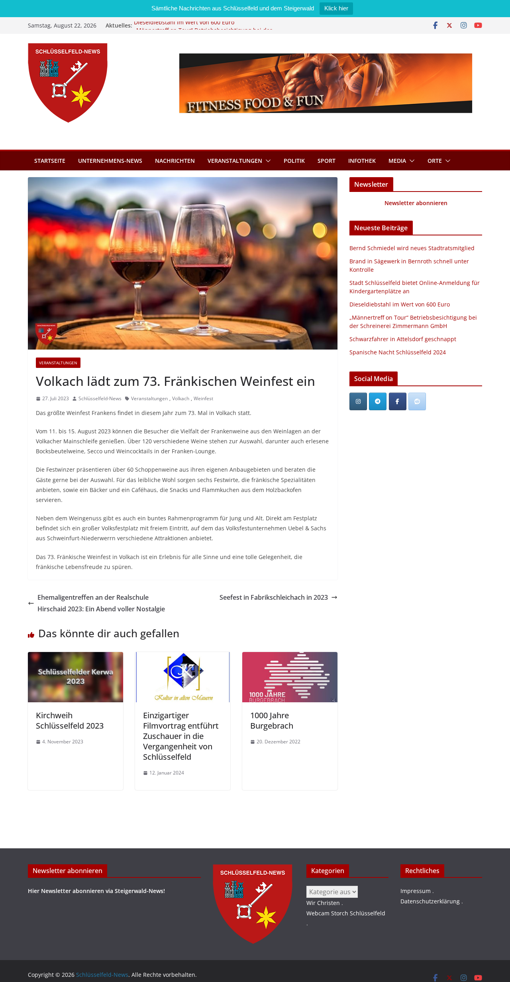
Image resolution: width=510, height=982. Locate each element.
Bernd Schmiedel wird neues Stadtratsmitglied (412, 248)
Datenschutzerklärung (430, 901)
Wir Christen (323, 903)
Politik (294, 160)
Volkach (180, 398)
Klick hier (336, 8)
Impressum (415, 891)
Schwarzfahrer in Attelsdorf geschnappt (402, 339)
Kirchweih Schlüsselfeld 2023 (70, 720)
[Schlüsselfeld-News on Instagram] (358, 401)
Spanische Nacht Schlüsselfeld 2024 (397, 352)
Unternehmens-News (110, 160)
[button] (266, 160)
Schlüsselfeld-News (100, 398)
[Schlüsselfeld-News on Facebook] (397, 401)
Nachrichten (175, 160)
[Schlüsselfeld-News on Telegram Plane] (377, 401)
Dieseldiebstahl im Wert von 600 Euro (184, 25)
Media (397, 160)
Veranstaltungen (235, 160)
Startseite (49, 160)
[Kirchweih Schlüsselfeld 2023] (75, 657)
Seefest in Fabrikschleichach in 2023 (274, 597)
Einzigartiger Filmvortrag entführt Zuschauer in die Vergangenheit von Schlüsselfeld (181, 736)
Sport (326, 160)
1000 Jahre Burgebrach (271, 720)
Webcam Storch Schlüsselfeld (345, 913)
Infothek (362, 160)
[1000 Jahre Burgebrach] (289, 657)
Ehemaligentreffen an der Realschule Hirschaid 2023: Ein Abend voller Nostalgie (101, 603)
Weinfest (203, 398)
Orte (435, 160)
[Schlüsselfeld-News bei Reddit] (417, 401)
